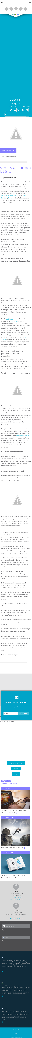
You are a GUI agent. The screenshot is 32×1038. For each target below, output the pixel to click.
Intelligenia (16, 2)
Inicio (16, 774)
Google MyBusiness (22, 436)
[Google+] (18, 110)
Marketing (21, 9)
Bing (24, 195)
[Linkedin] (14, 110)
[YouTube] (23, 110)
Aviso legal (16, 1029)
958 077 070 (16, 916)
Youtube (10, 195)
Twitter (10, 198)
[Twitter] (11, 110)
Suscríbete (23, 713)
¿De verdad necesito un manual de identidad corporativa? (13, 876)
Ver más (16, 769)
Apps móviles (16, 9)
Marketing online (10, 156)
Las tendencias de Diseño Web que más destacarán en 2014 (15, 811)
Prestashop (14, 321)
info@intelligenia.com (17, 899)
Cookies (16, 1033)
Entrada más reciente (16, 763)
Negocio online (7, 9)
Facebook (4, 198)
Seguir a (10, 178)
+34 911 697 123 (17, 897)
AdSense (4, 195)
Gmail (15, 195)
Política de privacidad (16, 1037)
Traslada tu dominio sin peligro (12, 847)
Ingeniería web (11, 9)
